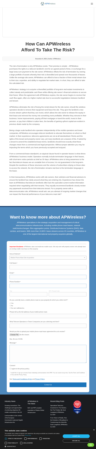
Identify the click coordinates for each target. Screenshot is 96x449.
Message (13, 343)
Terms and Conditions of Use (22, 379)
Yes (12, 303)
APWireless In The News (33, 402)
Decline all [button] (76, 440)
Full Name (13, 263)
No (12, 305)
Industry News (10, 401)
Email (12, 273)
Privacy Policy (40, 379)
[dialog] (48, 438)
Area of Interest (15, 254)
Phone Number (15, 282)
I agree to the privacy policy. (20, 369)
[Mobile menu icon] (92, 3)
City (11, 291)
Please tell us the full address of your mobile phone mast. (28, 312)
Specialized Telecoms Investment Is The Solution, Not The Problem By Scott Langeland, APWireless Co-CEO (58, 410)
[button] (90, 445)
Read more (28, 435)
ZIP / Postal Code (54, 291)
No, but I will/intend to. (17, 308)
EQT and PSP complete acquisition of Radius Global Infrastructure (36, 410)
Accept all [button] (76, 436)
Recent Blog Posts (57, 401)
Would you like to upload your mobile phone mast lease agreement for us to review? (37, 331)
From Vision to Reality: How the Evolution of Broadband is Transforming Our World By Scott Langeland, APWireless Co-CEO (59, 422)
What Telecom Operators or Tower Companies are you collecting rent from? (34, 321)
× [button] (94, 430)
